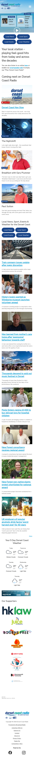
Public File (17, 741)
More (30, 536)
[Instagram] (24, 752)
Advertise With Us (17, 728)
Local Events (9, 42)
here (26, 65)
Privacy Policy (17, 738)
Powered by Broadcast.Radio (17, 725)
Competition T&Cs (17, 744)
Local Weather (24, 42)
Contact (17, 733)
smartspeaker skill (16, 68)
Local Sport (23, 37)
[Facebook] (10, 752)
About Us (17, 736)
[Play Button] (17, 30)
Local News (10, 37)
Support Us (17, 730)
